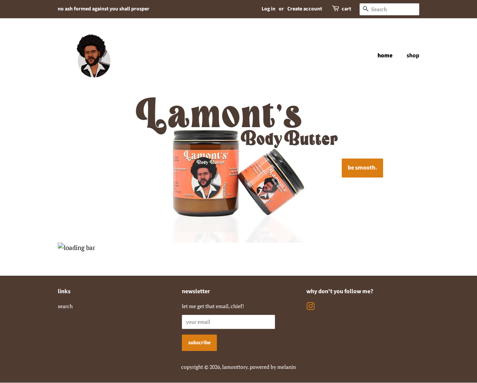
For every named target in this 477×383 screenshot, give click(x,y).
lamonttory (234, 366)
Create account (304, 9)
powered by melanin (273, 366)
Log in (268, 9)
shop (413, 55)
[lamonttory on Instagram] (310, 307)
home (385, 55)
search (65, 306)
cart (346, 9)
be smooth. (362, 168)
